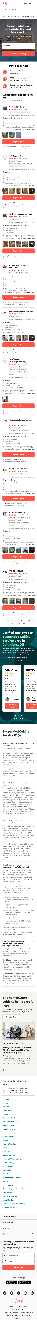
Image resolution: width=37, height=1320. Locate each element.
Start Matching (19, 53)
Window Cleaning (8, 1155)
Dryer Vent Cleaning (9, 1196)
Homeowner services (9, 1217)
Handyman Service (9, 1118)
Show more (31, 129)
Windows (5, 1148)
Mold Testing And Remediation (13, 1189)
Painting (5, 1114)
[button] (5, 135)
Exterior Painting (8, 1129)
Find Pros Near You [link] (14, 16)
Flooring (5, 1140)
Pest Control (7, 1192)
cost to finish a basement (15, 748)
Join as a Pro (27, 3)
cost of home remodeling (15, 788)
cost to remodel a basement (16, 826)
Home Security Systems (11, 1178)
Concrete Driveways (9, 1207)
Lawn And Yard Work (10, 1122)
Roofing (5, 1103)
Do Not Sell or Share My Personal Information (18, 1312)
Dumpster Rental (8, 1166)
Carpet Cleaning (8, 1163)
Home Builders (7, 1174)
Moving (5, 1181)
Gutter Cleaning (8, 1136)
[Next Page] (33, 620)
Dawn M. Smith (7, 1043)
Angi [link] (3, 16)
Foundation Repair (9, 1125)
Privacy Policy (23, 1306)
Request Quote (18, 142)
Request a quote (12, 706)
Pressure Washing (9, 1144)
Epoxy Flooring (8, 1200)
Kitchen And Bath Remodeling (13, 1204)
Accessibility (18, 1309)
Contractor (6, 1151)
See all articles (11, 1017)
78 (29, 620)
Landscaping (7, 1110)
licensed (19, 872)
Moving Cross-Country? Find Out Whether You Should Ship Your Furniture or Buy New (17, 1050)
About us (5, 1234)
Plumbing (6, 1099)
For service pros (7, 1222)
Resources (5, 1228)
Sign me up (18, 1267)
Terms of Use (13, 1306)
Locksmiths (6, 1170)
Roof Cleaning (7, 1185)
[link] (18, 111)
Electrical (5, 1107)
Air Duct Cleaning (8, 1133)
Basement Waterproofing (11, 1159)
